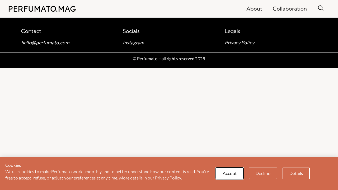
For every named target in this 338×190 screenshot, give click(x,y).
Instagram (133, 42)
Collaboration (290, 8)
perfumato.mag (42, 9)
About (254, 8)
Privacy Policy (239, 42)
